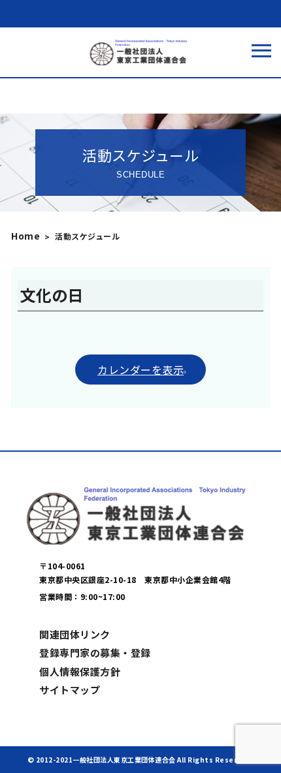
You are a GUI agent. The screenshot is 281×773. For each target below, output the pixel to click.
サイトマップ (69, 690)
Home (25, 235)
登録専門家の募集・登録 (95, 652)
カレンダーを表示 (140, 369)
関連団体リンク (74, 634)
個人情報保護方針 (79, 671)
